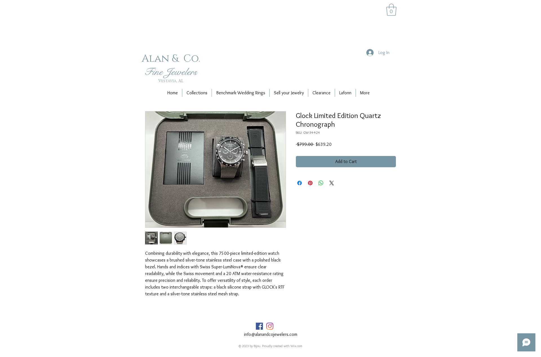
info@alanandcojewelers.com (270, 334)
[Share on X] (331, 183)
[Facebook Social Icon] (259, 326)
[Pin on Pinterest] (310, 183)
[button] (391, 10)
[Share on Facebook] (299, 183)
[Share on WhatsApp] (321, 183)
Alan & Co (170, 58)
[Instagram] (269, 326)
